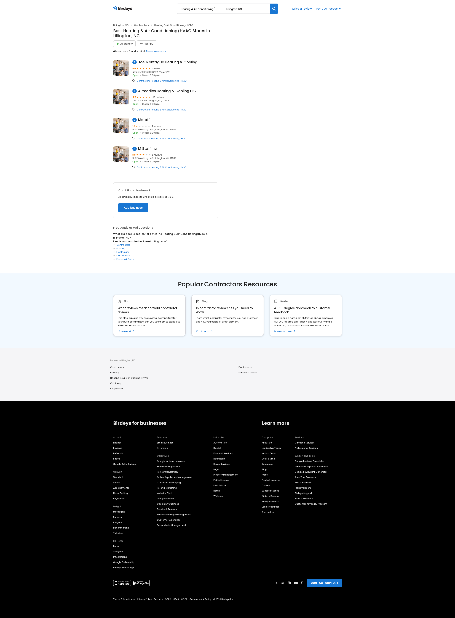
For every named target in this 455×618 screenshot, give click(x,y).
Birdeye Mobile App (123, 567)
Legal (216, 469)
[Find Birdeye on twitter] (276, 583)
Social (116, 482)
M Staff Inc (147, 148)
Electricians (123, 252)
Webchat (118, 477)
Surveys (117, 517)
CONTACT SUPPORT (324, 583)
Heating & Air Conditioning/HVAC (169, 81)
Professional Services (306, 448)
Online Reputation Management (175, 477)
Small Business (165, 442)
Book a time (268, 458)
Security (158, 599)
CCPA (184, 599)
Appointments (121, 487)
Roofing (120, 248)
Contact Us (268, 512)
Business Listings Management (174, 514)
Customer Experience (169, 519)
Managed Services (305, 442)
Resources (267, 464)
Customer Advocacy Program (311, 503)
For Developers (303, 487)
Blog (264, 469)
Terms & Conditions (124, 599)
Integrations (120, 556)
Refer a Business (304, 498)
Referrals (118, 453)
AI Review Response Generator (311, 466)
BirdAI (116, 546)
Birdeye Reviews (270, 496)
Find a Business (303, 482)
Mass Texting (120, 493)
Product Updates (271, 480)
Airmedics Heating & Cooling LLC (167, 91)
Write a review (301, 9)
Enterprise (162, 448)
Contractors (141, 25)
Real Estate (219, 485)
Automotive (220, 442)
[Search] (274, 9)
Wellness (218, 496)
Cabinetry (116, 383)
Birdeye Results (270, 501)
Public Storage (221, 480)
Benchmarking (121, 527)
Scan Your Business (305, 477)
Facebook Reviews (167, 509)
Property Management (225, 474)
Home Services (221, 464)
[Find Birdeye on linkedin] (282, 583)
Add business (133, 208)
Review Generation (167, 471)
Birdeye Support (303, 493)
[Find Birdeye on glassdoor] (302, 583)
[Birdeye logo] (123, 8)
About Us (267, 442)
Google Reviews (165, 498)
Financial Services (223, 453)
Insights (117, 522)
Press (265, 474)
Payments (119, 498)
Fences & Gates (125, 259)
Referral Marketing (167, 487)
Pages (116, 458)
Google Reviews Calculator (309, 461)
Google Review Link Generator (311, 471)
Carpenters (123, 255)
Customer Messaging (169, 482)
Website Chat (164, 493)
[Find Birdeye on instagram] (289, 583)
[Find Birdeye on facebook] (270, 583)
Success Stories (270, 490)
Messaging (119, 511)
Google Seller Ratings (124, 464)
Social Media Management (171, 525)
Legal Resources (270, 506)
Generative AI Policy (200, 599)
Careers (266, 485)
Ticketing (118, 533)
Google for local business (171, 461)
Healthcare (219, 458)
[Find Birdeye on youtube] (296, 583)
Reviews (117, 448)
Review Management (168, 466)
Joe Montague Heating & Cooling (167, 62)
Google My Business (168, 503)
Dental (217, 448)
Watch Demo (269, 453)
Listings (117, 442)
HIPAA (176, 599)
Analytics (118, 551)
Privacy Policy (144, 599)
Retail (216, 490)
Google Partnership (123, 562)
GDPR (168, 599)
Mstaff (144, 120)
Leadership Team (271, 448)
